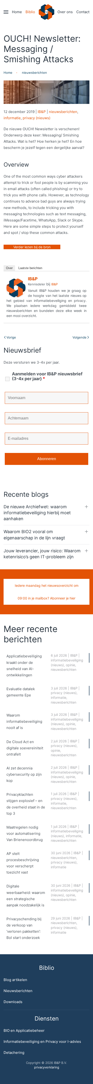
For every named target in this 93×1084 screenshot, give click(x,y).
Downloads (13, 1001)
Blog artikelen (15, 979)
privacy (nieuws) (36, 118)
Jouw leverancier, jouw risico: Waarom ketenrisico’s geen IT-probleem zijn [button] (42, 553)
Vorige (11, 337)
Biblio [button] (30, 12)
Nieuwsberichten (18, 990)
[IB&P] (16, 287)
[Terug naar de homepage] (46, 12)
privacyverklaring (46, 1067)
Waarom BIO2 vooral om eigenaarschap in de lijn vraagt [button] (34, 534)
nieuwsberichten (63, 111)
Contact (82, 12)
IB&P (42, 111)
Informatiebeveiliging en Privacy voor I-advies (42, 1041)
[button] (6, 12)
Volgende (79, 337)
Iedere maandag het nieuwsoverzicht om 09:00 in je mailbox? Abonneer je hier (46, 591)
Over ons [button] (65, 12)
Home (17, 12)
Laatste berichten (30, 268)
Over (9, 268)
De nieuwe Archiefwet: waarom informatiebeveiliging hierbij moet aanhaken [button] (37, 512)
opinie (70, 665)
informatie (12, 118)
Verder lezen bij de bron (32, 247)
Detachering (14, 1052)
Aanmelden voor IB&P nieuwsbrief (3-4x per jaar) (47, 376)
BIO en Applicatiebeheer (24, 1030)
